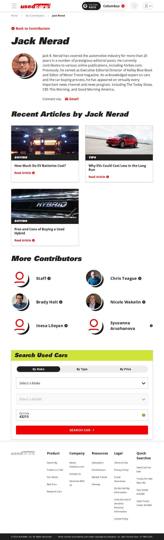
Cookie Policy (121, 518)
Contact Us (75, 473)
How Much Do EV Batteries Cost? (40, 165)
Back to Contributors (33, 28)
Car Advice (52, 477)
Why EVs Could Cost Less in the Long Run (117, 167)
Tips (92, 157)
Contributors (98, 469)
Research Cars (54, 491)
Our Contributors (35, 15)
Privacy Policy (121, 469)
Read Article (22, 173)
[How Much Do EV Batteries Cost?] (45, 140)
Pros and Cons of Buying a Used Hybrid (39, 231)
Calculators (97, 462)
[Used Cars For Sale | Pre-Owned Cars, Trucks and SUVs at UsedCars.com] (36, 6)
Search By (52, 462)
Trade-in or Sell (55, 469)
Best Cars (52, 484)
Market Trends (99, 477)
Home (14, 15)
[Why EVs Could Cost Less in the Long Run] (119, 140)
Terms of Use (121, 462)
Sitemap (96, 484)
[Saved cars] (134, 5)
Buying (20, 157)
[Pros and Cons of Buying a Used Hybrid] (45, 203)
